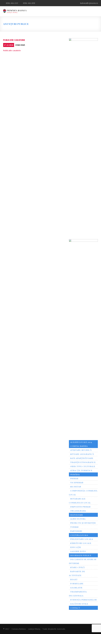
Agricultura (77, 518)
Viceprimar (76, 482)
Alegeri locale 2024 (81, 442)
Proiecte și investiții (83, 523)
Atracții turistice (81, 470)
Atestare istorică (81, 450)
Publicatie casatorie (14, 40)
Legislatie (76, 587)
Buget (74, 579)
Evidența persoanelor (83, 599)
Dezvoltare (76, 515)
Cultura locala (79, 535)
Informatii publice (80, 555)
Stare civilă (20, 45)
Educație (75, 547)
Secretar (75, 486)
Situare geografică (82, 454)
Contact (75, 608)
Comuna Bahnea (79, 446)
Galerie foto (78, 551)
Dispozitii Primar (80, 506)
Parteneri (76, 531)
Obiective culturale (82, 466)
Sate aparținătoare (81, 458)
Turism (74, 527)
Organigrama (78, 510)
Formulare (76, 583)
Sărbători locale (80, 543)
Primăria (75, 474)
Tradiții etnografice (83, 462)
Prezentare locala (81, 539)
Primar (74, 478)
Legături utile (79, 603)
